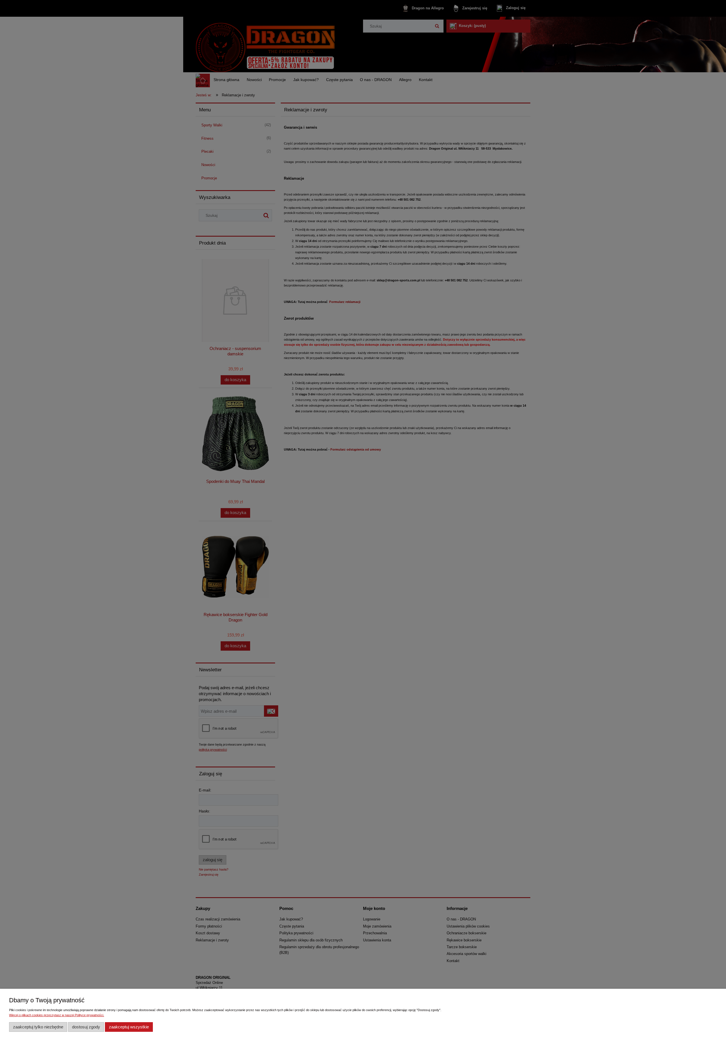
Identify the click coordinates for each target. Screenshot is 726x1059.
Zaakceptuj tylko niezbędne (38, 1026)
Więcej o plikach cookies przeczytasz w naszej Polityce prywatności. (56, 1015)
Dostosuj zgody (86, 1026)
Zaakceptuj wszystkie (129, 1026)
